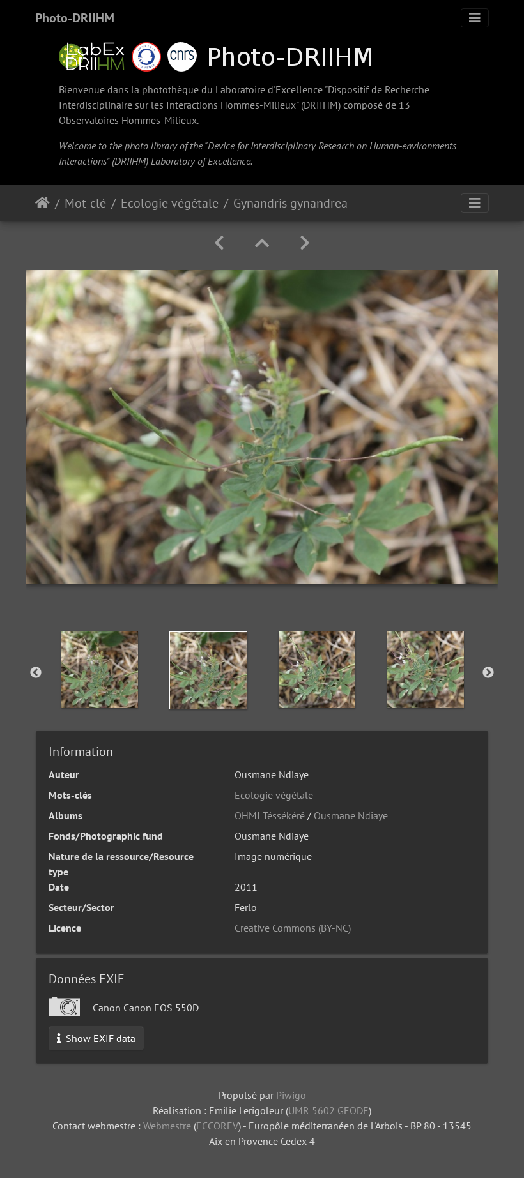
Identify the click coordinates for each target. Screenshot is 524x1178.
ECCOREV (217, 1125)
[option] (99, 669)
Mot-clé (85, 203)
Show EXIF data (99, 1038)
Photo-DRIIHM (74, 18)
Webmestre (167, 1125)
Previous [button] (35, 673)
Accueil (42, 203)
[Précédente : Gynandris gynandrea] (219, 242)
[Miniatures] (262, 242)
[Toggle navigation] (475, 17)
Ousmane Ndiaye (351, 815)
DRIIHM (321, 104)
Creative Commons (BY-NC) (293, 927)
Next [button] (488, 673)
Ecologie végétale (170, 203)
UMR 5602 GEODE (328, 1110)
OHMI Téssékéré (270, 815)
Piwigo (291, 1095)
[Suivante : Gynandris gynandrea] (304, 242)
